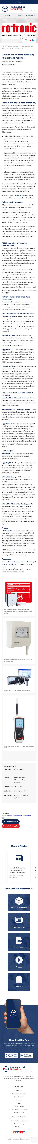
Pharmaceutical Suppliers (19, 1109)
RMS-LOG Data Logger (10, 477)
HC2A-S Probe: (7, 531)
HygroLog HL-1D (8, 454)
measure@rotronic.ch (20, 791)
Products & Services (13, 46)
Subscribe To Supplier (10, 826)
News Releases (19, 1097)
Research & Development (19, 1120)
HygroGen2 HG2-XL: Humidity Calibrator (16, 410)
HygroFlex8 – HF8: (8, 366)
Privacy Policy (19, 1112)
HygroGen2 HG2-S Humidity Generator (15, 398)
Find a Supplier (18, 2)
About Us (19, 1090)
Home (4, 46)
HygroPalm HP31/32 (9, 424)
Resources (19, 1100)
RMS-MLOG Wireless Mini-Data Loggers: (16, 504)
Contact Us (31, 15)
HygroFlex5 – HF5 (8, 335)
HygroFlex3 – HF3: (8, 316)
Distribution (19, 1127)
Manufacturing (19, 1124)
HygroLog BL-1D (7, 463)
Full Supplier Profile (11, 821)
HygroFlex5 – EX (8, 350)
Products (11, 569)
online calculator (22, 195)
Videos (19, 1103)
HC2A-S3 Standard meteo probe (12, 550)
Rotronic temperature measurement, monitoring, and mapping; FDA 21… (28, 870)
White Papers (19, 1106)
